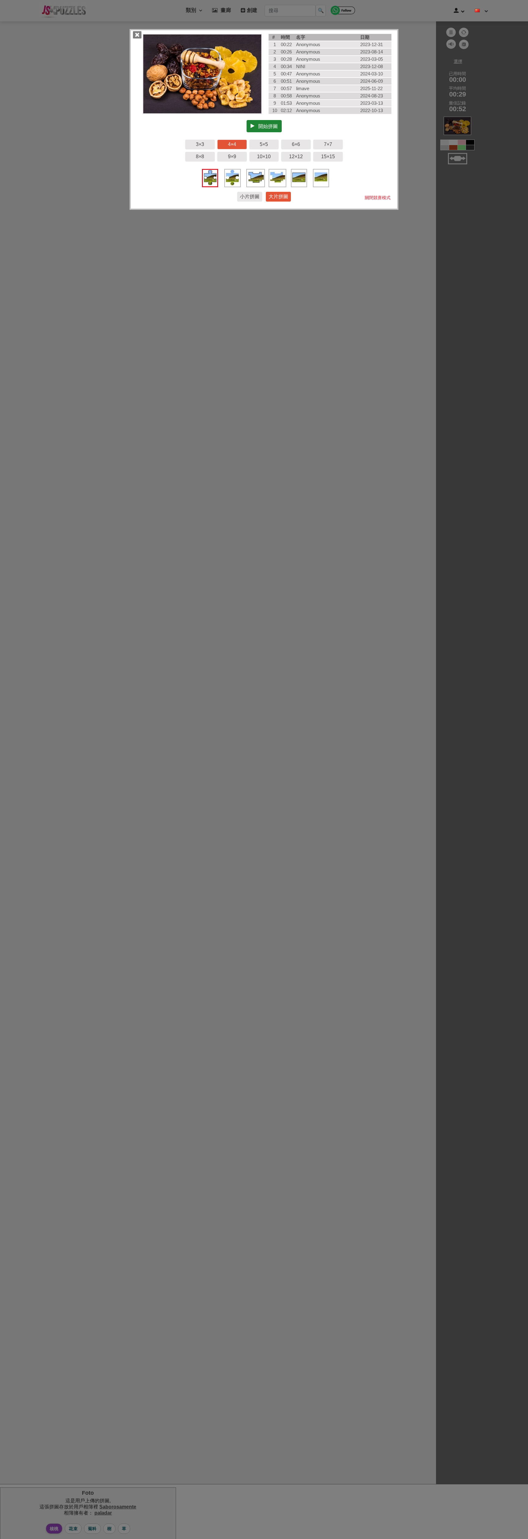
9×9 (232, 156)
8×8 (200, 156)
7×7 (328, 144)
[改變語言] (481, 10)
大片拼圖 (278, 196)
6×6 (296, 144)
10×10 (264, 156)
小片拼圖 (249, 196)
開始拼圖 (266, 126)
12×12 (296, 156)
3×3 (200, 144)
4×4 (232, 144)
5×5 (264, 144)
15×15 (328, 156)
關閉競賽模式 (378, 197)
